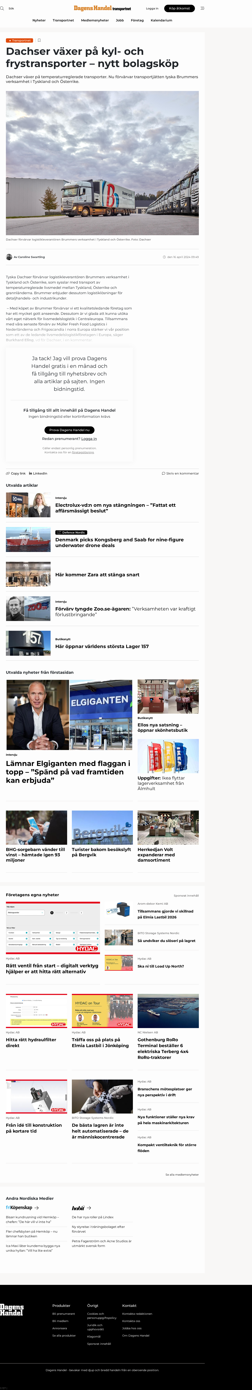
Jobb (120, 20)
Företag (137, 20)
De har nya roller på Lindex (93, 1217)
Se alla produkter (64, 1335)
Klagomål (94, 1336)
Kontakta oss (131, 1321)
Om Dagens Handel (135, 1335)
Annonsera (59, 1328)
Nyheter (39, 20)
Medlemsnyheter (95, 20)
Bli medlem (60, 1321)
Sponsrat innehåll (99, 1344)
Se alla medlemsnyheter (182, 1174)
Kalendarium (161, 20)
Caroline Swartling (31, 257)
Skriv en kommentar (182, 473)
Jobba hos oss (132, 1328)
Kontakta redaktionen (137, 1314)
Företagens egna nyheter (32, 894)
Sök (11, 8)
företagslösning (83, 452)
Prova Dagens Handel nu (69, 430)
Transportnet (63, 20)
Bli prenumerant (63, 1314)
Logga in (89, 439)
